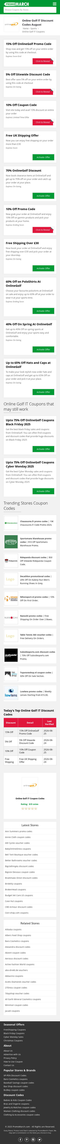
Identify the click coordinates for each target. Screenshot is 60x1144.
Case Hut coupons (14, 901)
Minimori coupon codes (16, 1005)
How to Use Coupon (13, 1061)
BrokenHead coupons (15, 889)
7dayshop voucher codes (17, 993)
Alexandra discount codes (17, 947)
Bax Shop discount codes (16, 1086)
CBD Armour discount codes (18, 907)
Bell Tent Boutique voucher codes (21, 854)
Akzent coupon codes (15, 952)
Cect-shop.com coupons (16, 912)
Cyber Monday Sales (13, 1037)
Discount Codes (14, 1095)
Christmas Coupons (13, 1040)
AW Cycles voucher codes (17, 843)
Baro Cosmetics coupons (17, 941)
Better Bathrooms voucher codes (21, 860)
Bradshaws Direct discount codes (21, 877)
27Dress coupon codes (16, 987)
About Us (8, 1050)
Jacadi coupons (12, 1011)
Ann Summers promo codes (18, 831)
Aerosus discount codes (16, 958)
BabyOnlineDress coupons (18, 848)
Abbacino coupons (14, 976)
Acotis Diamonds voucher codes (20, 981)
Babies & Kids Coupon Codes (18, 1100)
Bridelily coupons (13, 883)
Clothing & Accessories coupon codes (22, 1114)
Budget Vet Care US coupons (19, 895)
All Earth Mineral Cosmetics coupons (23, 999)
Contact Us (9, 1065)
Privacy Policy (10, 1058)
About (8, 1045)
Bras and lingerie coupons (16, 1103)
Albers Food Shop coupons (18, 935)
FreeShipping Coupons (15, 1029)
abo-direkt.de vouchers (16, 970)
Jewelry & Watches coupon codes (20, 1107)
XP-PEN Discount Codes (15, 1075)
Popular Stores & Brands (20, 1070)
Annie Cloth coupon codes (18, 837)
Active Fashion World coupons (19, 964)
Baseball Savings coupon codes (19, 1082)
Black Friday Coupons (14, 1033)
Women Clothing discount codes (19, 1111)
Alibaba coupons (13, 929)
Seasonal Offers (14, 1024)
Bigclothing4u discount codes (19, 866)
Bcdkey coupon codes (14, 1090)
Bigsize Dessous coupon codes (20, 872)
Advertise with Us (12, 1054)
